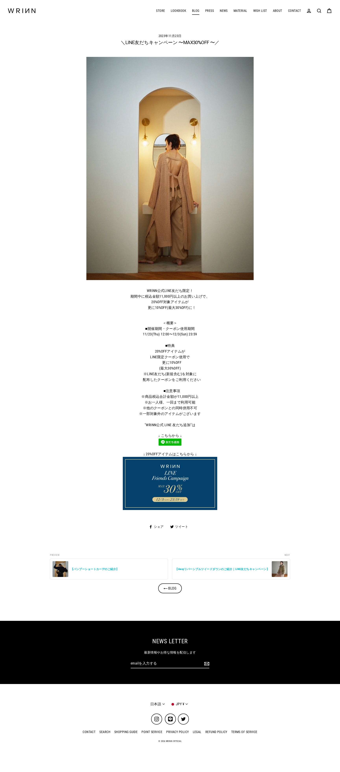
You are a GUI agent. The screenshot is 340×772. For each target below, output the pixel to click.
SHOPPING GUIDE (126, 732)
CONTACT (294, 11)
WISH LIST (260, 11)
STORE (160, 11)
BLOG (195, 11)
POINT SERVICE (151, 732)
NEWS (224, 11)
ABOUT (277, 11)
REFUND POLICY (216, 732)
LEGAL (197, 732)
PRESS (209, 11)
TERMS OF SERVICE (244, 732)
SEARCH (104, 732)
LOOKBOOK (178, 11)
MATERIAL (240, 11)
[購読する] (206, 663)
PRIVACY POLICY (177, 732)
